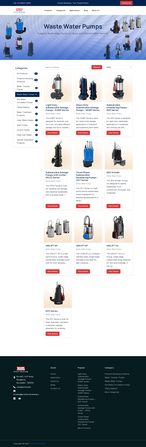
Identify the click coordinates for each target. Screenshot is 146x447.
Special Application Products (27, 141)
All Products (27, 73)
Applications (75, 10)
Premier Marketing (37, 444)
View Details (53, 133)
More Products (84, 428)
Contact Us (126, 3)
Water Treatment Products (27, 113)
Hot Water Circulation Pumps (27, 101)
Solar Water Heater (27, 120)
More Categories (112, 392)
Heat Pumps (27, 125)
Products (48, 10)
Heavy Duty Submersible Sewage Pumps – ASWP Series (85, 389)
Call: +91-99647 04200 (22, 3)
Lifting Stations (27, 107)
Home (53, 374)
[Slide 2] (59, 167)
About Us (95, 10)
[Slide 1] (55, 167)
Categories (60, 10)
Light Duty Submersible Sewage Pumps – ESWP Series (85, 378)
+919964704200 (23, 387)
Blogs (53, 385)
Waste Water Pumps (27, 94)
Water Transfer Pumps (27, 88)
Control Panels (27, 130)
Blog (86, 10)
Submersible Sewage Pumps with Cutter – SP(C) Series (86, 409)
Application (55, 377)
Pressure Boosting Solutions (27, 80)
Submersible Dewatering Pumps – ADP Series (86, 399)
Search (97, 67)
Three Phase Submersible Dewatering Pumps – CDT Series (86, 420)
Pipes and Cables (27, 135)
